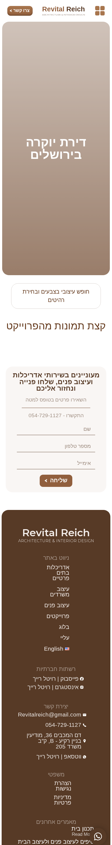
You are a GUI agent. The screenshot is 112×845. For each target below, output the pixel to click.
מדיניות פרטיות (62, 800)
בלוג (64, 627)
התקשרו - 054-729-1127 (56, 415)
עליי (64, 638)
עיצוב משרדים (59, 591)
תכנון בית (82, 828)
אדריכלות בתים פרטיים (58, 572)
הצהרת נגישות (62, 786)
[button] (100, 10)
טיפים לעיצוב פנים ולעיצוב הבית (56, 841)
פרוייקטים (57, 616)
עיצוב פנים (56, 605)
